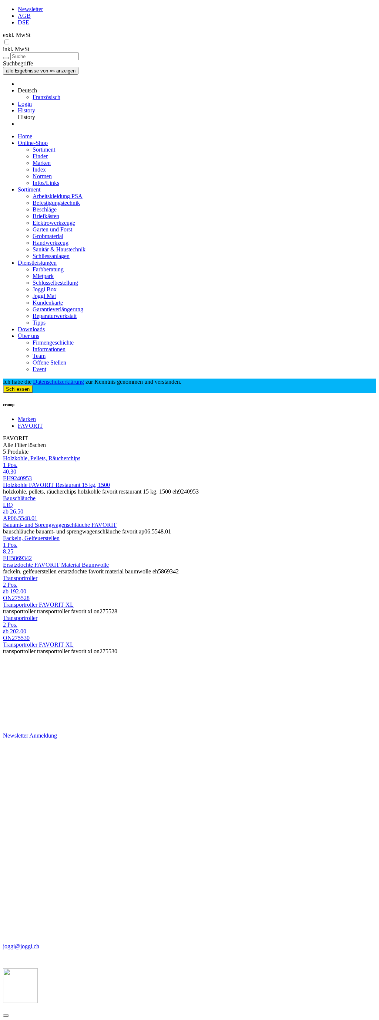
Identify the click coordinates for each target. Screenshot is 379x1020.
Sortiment (44, 149)
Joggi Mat (44, 296)
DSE (23, 22)
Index (39, 169)
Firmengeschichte (53, 342)
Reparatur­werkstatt (55, 316)
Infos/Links (46, 183)
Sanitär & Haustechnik (59, 249)
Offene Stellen (49, 362)
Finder (40, 156)
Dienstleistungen (37, 263)
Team (39, 356)
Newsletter (30, 9)
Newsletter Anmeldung (30, 735)
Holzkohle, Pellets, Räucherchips (41, 458)
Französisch (46, 97)
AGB (24, 16)
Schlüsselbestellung (55, 282)
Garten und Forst (52, 229)
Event (39, 369)
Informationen (49, 349)
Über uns (28, 336)
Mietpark (43, 276)
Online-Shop (33, 143)
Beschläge (45, 209)
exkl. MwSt (16, 35)
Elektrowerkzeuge (54, 223)
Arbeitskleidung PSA (58, 196)
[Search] (6, 58)
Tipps (39, 322)
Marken (42, 163)
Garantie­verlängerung (58, 309)
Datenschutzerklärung (58, 382)
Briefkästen (46, 216)
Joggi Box (45, 289)
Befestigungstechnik (56, 203)
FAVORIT (30, 426)
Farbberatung (48, 269)
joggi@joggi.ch (21, 946)
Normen (42, 176)
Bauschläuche (19, 498)
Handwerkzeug (50, 243)
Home (25, 136)
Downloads (31, 329)
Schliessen (18, 389)
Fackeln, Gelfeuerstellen (31, 538)
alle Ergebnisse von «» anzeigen (41, 71)
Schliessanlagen (51, 256)
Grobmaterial (48, 236)
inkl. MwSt (16, 49)
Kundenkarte (48, 302)
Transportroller (20, 578)
